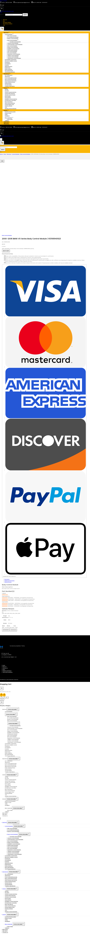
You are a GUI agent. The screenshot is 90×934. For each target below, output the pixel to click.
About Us (5, 19)
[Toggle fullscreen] (3, 697)
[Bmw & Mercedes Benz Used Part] (7, 12)
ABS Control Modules (12, 35)
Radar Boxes (7, 67)
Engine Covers (8, 113)
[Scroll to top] (1, 695)
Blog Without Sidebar (7, 23)
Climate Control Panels (10, 95)
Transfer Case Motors (10, 86)
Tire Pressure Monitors (10, 72)
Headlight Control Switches (11, 99)
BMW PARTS (5, 813)
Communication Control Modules (14, 44)
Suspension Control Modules (13, 54)
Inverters (7, 65)
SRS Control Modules (12, 52)
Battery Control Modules (12, 38)
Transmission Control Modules (14, 58)
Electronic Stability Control (11, 61)
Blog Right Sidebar (7, 22)
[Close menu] (0, 818)
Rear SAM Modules (9, 70)
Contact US (5, 668)
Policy (3, 669)
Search (25, 14)
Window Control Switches (10, 108)
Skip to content (3, 0)
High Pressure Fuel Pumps (10, 80)
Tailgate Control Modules (13, 55)
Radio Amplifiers (8, 69)
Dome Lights (7, 96)
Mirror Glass (10, 119)
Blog (4, 21)
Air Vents (7, 90)
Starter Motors (8, 83)
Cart (4, 25)
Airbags (6, 89)
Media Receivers (8, 66)
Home (3, 665)
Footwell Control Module (15, 41)
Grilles (6, 114)
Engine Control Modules (12, 47)
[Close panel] (1, 702)
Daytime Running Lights (10, 111)
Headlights (7, 116)
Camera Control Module (12, 43)
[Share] (5, 697)
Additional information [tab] (9, 580)
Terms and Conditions (7, 672)
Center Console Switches (10, 92)
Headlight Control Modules (13, 48)
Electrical (4, 709)
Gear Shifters (8, 97)
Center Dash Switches (10, 93)
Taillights (7, 811)
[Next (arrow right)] (3, 699)
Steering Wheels (8, 105)
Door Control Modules (12, 46)
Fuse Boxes (7, 62)
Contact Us (6, 124)
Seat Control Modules (12, 51)
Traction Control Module (12, 56)
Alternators (7, 76)
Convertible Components (10, 59)
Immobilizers (8, 63)
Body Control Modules (7, 235)
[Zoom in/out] (1, 697)
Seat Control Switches (10, 103)
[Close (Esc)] (8, 697)
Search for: (2, 14)
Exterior (4, 799)
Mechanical (5, 758)
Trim (6, 107)
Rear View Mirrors (8, 101)
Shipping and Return (7, 670)
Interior (4, 774)
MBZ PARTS (4, 814)
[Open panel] (1, 9)
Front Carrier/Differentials (11, 78)
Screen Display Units (9, 104)
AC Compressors (8, 75)
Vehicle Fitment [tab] (8, 582)
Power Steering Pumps (10, 82)
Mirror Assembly (8, 808)
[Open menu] (1, 139)
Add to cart (6, 250)
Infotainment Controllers (10, 100)
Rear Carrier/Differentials (10, 79)
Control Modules (8, 711)
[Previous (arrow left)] (1, 699)
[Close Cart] (1, 688)
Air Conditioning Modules (12, 37)
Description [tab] (6, 579)
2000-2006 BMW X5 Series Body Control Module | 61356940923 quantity (18, 248)
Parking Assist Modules (12, 50)
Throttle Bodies (8, 84)
